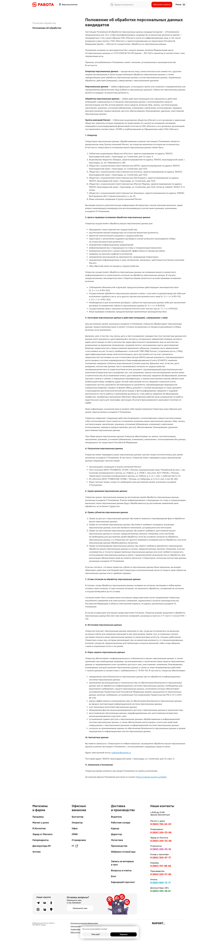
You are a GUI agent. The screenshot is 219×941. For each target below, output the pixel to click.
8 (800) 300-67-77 (160, 857)
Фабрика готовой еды (123, 851)
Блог (113, 876)
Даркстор (116, 834)
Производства (119, 846)
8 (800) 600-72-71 (160, 882)
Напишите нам (80, 908)
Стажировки (79, 840)
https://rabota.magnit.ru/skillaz (151, 777)
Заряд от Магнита (42, 834)
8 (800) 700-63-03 (160, 824)
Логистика (117, 840)
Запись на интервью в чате (122, 863)
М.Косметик (39, 828)
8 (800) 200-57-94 (160, 874)
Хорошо (123, 934)
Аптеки (36, 851)
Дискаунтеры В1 (41, 846)
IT (73, 846)
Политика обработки (44, 23)
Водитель (116, 816)
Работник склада (120, 822)
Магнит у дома (40, 822)
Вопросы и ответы (121, 870)
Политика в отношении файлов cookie (84, 923)
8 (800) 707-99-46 (160, 866)
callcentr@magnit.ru (121, 752)
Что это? (95, 934)
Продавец (38, 816)
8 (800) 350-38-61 (160, 891)
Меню (178, 4)
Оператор (77, 822)
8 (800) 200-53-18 (160, 849)
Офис (75, 828)
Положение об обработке (46, 28)
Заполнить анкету (162, 4)
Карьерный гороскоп (123, 882)
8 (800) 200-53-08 (160, 832)
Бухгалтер (77, 816)
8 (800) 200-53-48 (160, 840)
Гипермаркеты (40, 840)
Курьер (115, 828)
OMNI (75, 834)
